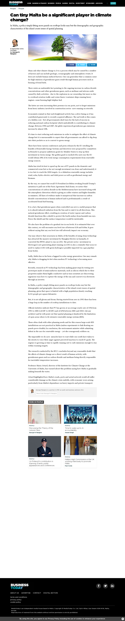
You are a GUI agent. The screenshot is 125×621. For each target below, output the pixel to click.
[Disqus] (62, 496)
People (58, 3)
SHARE (71, 65)
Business (51, 3)
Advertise (25, 593)
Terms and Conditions (18, 597)
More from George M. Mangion (47, 393)
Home (29, 3)
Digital (72, 3)
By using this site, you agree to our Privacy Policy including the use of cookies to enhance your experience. (62, 619)
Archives (99, 3)
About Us (14, 593)
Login (113, 3)
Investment (80, 3)
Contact (37, 593)
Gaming (65, 3)
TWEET (82, 65)
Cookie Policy (15, 602)
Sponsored (90, 3)
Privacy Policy (15, 600)
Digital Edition (50, 593)
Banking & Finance (39, 3)
